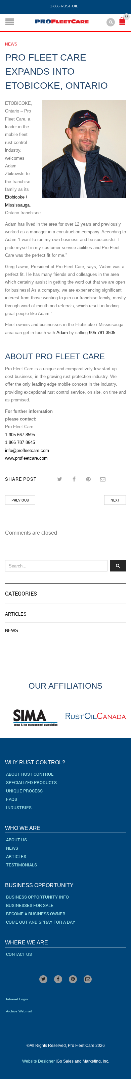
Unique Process (24, 790)
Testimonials (21, 864)
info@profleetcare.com (27, 450)
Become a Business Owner (36, 913)
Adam (62, 332)
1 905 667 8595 (20, 434)
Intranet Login (17, 999)
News (11, 44)
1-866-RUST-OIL (64, 6)
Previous (20, 500)
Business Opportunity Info (37, 897)
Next (115, 500)
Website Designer (38, 1061)
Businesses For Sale (29, 905)
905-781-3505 (102, 332)
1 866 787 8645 (20, 442)
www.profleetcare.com (26, 458)
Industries (19, 807)
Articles (16, 614)
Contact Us (19, 954)
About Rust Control (29, 774)
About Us (16, 839)
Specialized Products (31, 782)
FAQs (11, 799)
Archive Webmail (19, 1011)
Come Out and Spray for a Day (40, 922)
